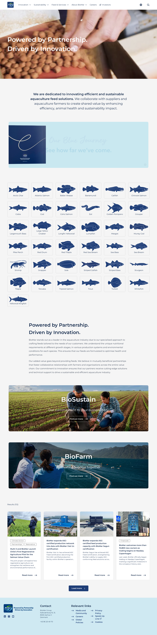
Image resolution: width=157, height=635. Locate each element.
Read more (27, 575)
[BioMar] (10, 5)
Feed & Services (59, 5)
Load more (77, 588)
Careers (93, 5)
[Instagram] (9, 616)
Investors (106, 5)
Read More (20, 160)
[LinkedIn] (5, 616)
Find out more (76, 419)
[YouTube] (13, 616)
